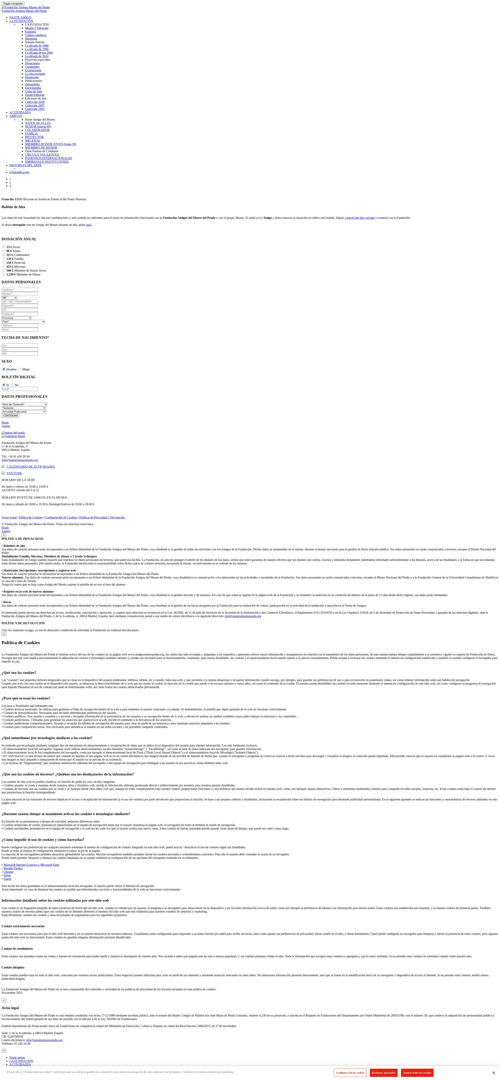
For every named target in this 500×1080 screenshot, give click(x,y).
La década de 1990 (36, 49)
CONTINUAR (10, 415)
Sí (7, 385)
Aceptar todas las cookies (417, 1072)
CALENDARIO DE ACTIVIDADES (30, 466)
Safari (7, 875)
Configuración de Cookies (61, 517)
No (17, 385)
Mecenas (15, 266)
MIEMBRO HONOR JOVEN (50, 144)
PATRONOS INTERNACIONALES (48, 158)
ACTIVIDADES (20, 112)
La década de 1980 (36, 45)
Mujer (26, 369)
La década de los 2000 (39, 52)
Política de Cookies (31, 517)
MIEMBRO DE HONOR (41, 147)
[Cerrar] (493, 1072)
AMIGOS (15, 116)
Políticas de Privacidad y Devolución (102, 517)
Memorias (31, 38)
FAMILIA (31, 133)
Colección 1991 (35, 109)
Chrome (8, 871)
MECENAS (32, 140)
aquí (88, 224)
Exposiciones (33, 70)
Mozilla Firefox (13, 868)
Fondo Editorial (34, 95)
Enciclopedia (33, 87)
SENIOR (38, 126)
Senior (13, 251)
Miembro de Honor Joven (26, 270)
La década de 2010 (36, 56)
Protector (15, 262)
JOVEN (38, 123)
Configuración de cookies (350, 1072)
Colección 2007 (35, 105)
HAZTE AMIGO (20, 17)
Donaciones (32, 63)
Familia (14, 258)
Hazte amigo (17, 1057)
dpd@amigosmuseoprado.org (243, 616)
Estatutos (30, 31)
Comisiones (32, 66)
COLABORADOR (37, 130)
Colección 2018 (35, 102)
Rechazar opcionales (383, 1072)
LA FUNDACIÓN (21, 21)
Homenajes (32, 77)
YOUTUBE (14, 473)
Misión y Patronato (36, 28)
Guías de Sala (33, 91)
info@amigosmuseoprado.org (20, 460)
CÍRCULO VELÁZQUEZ (42, 154)
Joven (13, 247)
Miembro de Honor (23, 274)
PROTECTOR (34, 137)
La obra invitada (35, 73)
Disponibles (32, 84)
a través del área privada (360, 217)
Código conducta (35, 35)
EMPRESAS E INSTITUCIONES (47, 161)
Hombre (11, 369)
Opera (7, 879)
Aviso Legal (9, 517)
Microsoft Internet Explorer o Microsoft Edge (31, 864)
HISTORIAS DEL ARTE (25, 165)
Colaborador (17, 255)
